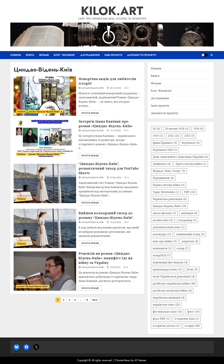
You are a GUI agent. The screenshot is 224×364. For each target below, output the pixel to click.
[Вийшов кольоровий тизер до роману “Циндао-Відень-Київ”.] (45, 228)
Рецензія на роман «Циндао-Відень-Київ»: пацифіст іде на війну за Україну (105, 258)
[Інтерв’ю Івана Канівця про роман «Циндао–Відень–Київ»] (45, 138)
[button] (212, 55)
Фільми (44, 55)
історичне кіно (186, 318)
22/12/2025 (115, 88)
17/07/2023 (115, 267)
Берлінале (191, 143)
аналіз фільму (164, 213)
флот (193, 311)
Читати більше (90, 113)
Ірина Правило (165, 143)
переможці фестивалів (170, 262)
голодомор (187, 220)
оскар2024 (161, 255)
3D (156, 128)
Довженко (161, 164)
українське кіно (166, 304)
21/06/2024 (115, 177)
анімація (189, 213)
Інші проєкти (113, 55)
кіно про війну (164, 241)
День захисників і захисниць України (180, 157)
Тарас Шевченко (166, 192)
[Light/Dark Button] (204, 55)
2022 (173, 135)
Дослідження (90, 55)
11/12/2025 (115, 130)
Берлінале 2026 (165, 150)
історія (192, 326)
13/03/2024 (115, 222)
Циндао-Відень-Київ (92, 88)
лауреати (190, 241)
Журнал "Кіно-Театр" (169, 171)
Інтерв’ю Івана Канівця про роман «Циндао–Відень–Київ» (106, 123)
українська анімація (168, 297)
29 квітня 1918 (176, 128)
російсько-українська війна (174, 283)
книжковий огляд (190, 234)
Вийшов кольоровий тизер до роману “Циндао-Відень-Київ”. (106, 215)
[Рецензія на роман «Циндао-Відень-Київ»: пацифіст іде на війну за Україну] (45, 271)
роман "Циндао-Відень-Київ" (44, 111)
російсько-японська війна (172, 290)
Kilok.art (112, 10)
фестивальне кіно (167, 311)
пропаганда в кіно (167, 269)
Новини (15, 55)
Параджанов (163, 178)
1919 (158, 135)
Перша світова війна (168, 185)
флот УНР (161, 318)
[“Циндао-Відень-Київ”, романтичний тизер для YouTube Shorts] (45, 183)
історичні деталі (166, 326)
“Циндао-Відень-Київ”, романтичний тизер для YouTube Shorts (109, 168)
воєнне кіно (163, 220)
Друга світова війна (190, 164)
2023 (189, 135)
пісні (192, 269)
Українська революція (170, 199)
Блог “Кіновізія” (64, 55)
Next (95, 299)
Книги (30, 55)
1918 (198, 128)
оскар (182, 248)
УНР (189, 192)
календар (162, 234)
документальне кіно (168, 227)
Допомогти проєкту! (141, 55)
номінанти (162, 248)
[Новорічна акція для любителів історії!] (45, 96)
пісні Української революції (174, 276)
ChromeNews (122, 360)
